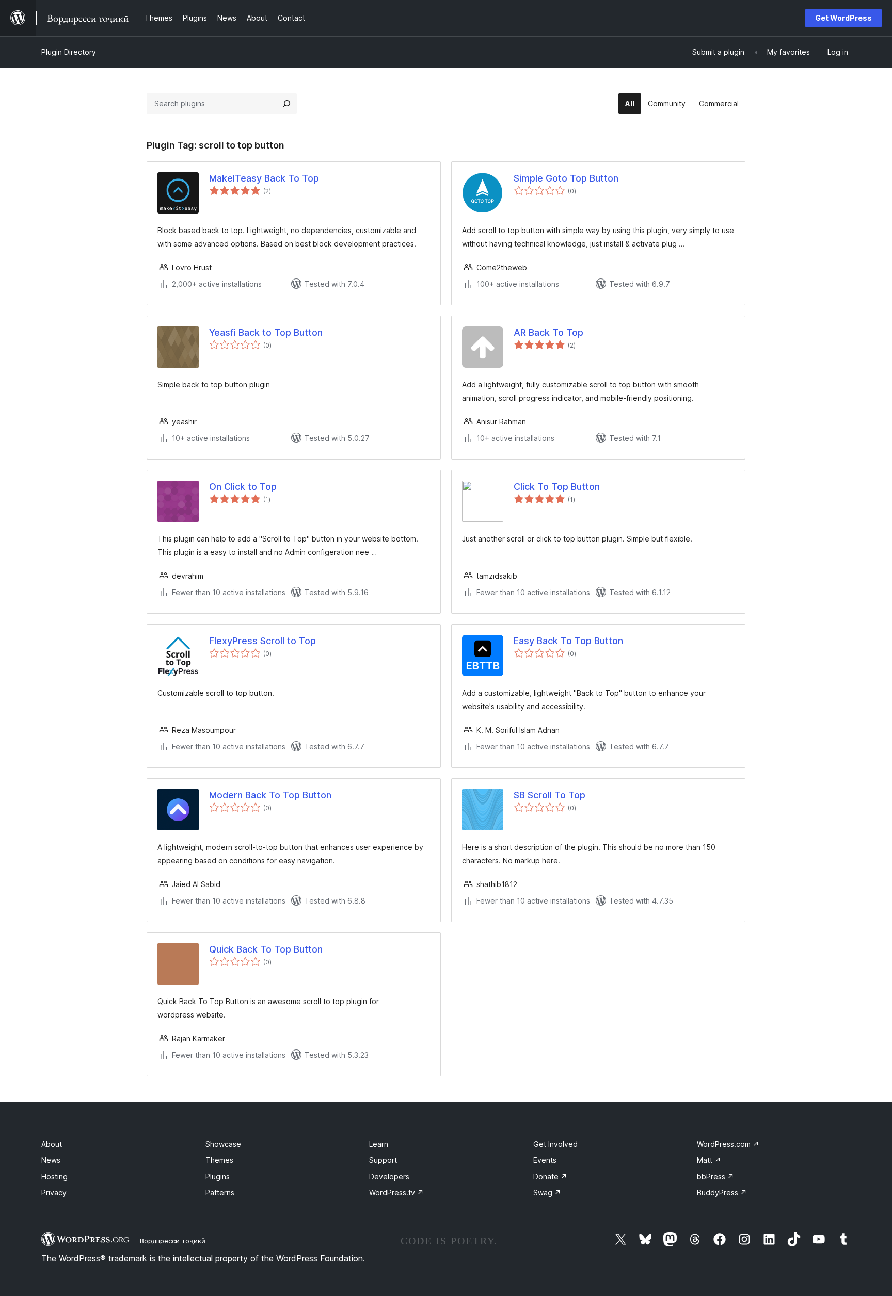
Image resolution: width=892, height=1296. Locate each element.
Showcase (223, 1144)
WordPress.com (728, 1144)
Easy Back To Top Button (568, 640)
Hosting (54, 1176)
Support (383, 1160)
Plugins (217, 1176)
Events (544, 1160)
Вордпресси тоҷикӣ (172, 1241)
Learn (378, 1144)
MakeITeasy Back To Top (264, 178)
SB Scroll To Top (549, 795)
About (51, 1144)
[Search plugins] (286, 103)
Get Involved (555, 1144)
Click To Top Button (557, 486)
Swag (547, 1192)
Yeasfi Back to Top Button (266, 332)
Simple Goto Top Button (566, 178)
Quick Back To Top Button (266, 949)
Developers (389, 1176)
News (50, 1160)
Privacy (54, 1192)
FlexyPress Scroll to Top (262, 640)
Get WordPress (843, 17)
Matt (709, 1160)
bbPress (715, 1176)
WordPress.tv (396, 1192)
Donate (550, 1176)
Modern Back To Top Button (270, 795)
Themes (219, 1160)
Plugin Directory (68, 51)
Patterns (219, 1192)
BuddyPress (722, 1192)
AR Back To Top (548, 332)
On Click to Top (243, 486)
